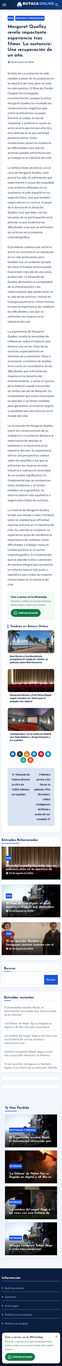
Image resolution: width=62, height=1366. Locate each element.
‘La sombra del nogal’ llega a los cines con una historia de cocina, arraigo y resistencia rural (30, 1039)
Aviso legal (11, 1305)
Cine (10, 18)
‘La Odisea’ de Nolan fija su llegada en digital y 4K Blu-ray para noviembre (31, 1177)
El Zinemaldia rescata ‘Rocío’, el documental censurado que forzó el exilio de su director (30, 1011)
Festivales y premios (23, 1130)
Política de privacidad (18, 1314)
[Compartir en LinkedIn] (34, 754)
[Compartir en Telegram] (48, 754)
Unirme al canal (28, 612)
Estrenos (16, 1166)
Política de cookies (16, 1323)
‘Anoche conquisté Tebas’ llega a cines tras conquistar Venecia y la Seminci (30, 1249)
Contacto (10, 1297)
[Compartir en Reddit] (30, 760)
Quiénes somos (14, 1288)
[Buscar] (56, 4)
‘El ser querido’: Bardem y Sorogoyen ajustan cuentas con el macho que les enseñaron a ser (30, 945)
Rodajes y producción (30, 18)
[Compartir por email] (27, 754)
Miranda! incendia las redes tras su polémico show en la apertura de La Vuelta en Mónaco (31, 869)
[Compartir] (38, 760)
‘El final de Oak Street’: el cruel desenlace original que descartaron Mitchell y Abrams (31, 907)
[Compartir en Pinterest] (41, 754)
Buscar (10, 968)
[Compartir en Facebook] (13, 754)
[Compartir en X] (20, 754)
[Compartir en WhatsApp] (23, 760)
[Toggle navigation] (4, 5)
